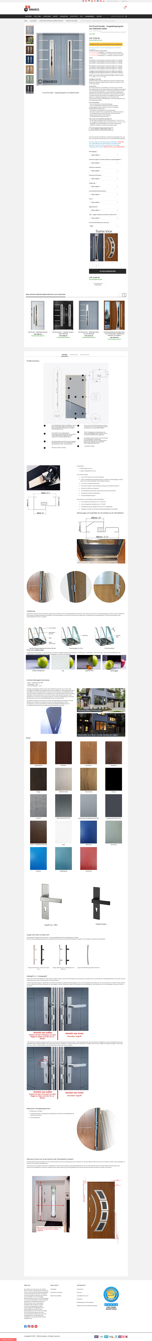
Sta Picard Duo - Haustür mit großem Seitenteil (63, 333)
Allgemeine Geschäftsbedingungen (87, 1305)
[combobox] (119, 16)
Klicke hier (121, 142)
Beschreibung (85, 355)
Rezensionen (74, 355)
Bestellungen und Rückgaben (85, 1302)
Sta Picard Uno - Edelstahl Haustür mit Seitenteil (88, 333)
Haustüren (33, 21)
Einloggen (53, 1289)
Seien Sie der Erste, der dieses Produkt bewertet (113, 32)
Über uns (79, 1292)
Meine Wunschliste (55, 1296)
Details (64, 355)
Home (25, 21)
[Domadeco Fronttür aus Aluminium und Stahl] (31, 8)
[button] (39, 59)
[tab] (64, 355)
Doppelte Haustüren (71, 21)
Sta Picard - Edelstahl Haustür (37, 332)
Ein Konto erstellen (112, 1)
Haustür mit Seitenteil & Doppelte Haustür (51, 21)
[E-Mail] (90, 290)
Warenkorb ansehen (56, 1292)
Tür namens (93, 52)
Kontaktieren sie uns (82, 1296)
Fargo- (91, 76)
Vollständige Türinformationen (101, 129)
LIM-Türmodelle (99, 76)
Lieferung (79, 1299)
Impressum (80, 1289)
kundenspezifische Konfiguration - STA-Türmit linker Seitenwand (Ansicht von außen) (114, 333)
